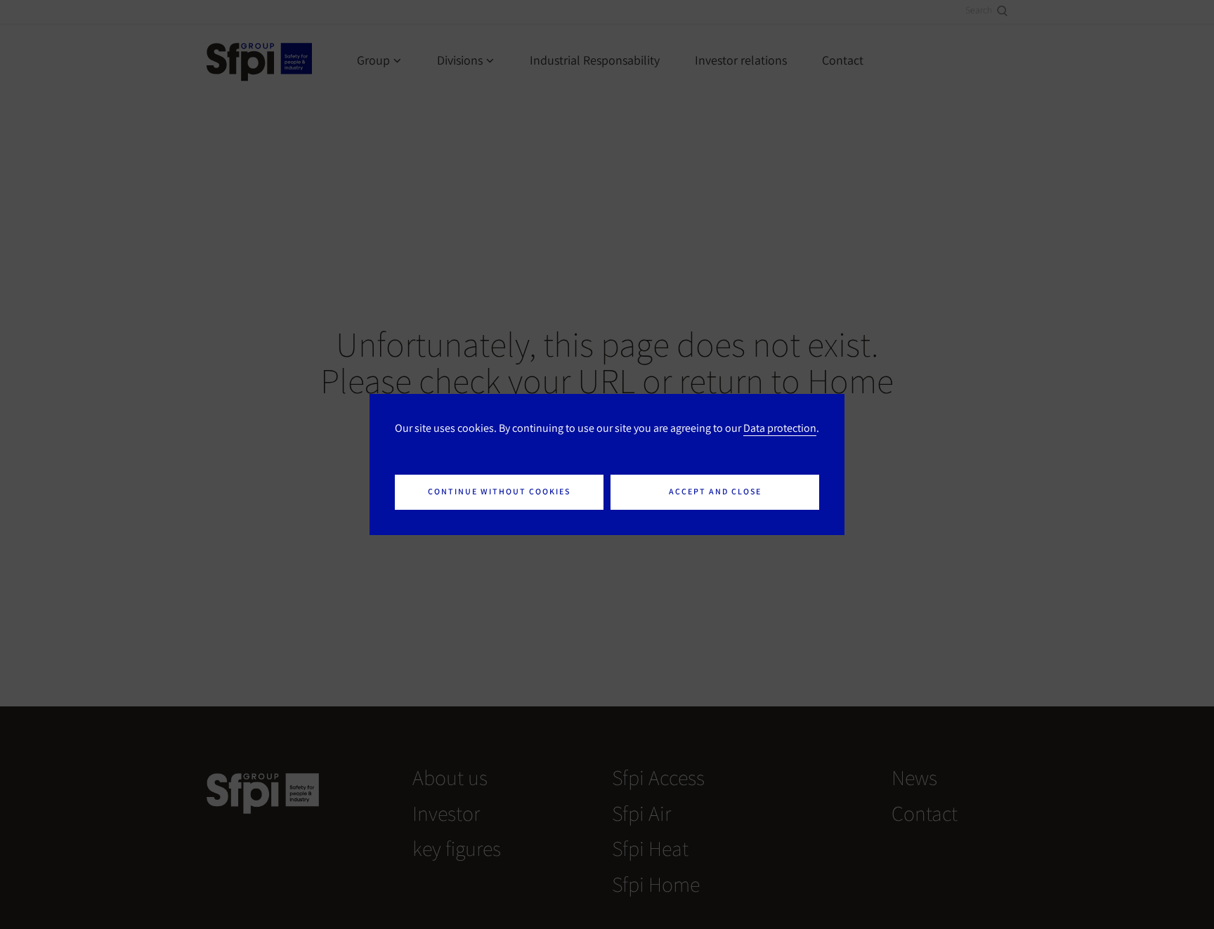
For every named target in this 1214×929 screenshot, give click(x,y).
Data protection (779, 427)
